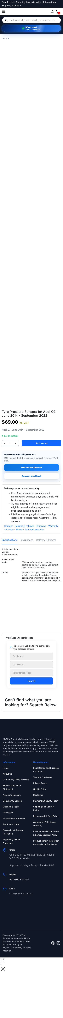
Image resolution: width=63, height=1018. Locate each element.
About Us (7, 773)
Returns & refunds (24, 525)
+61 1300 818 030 (19, 879)
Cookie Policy (39, 789)
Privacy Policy (40, 783)
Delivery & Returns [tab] (46, 539)
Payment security (34, 529)
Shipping (41, 525)
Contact (8, 525)
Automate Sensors (12, 795)
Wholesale (8, 812)
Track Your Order (11, 824)
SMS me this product (31, 467)
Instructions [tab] (27, 539)
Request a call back (31, 476)
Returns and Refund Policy (46, 816)
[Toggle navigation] (3, 11)
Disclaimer (38, 795)
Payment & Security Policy (45, 801)
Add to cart (41, 443)
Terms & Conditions (42, 777)
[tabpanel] (31, 588)
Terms (19, 529)
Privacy (9, 529)
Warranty (53, 525)
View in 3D (31, 405)
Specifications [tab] (10, 539)
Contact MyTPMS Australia (16, 779)
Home (4, 38)
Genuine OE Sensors (12, 801)
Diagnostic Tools (11, 806)
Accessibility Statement (14, 818)
